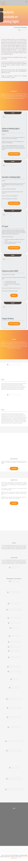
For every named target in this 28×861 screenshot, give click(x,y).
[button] (26, 2)
